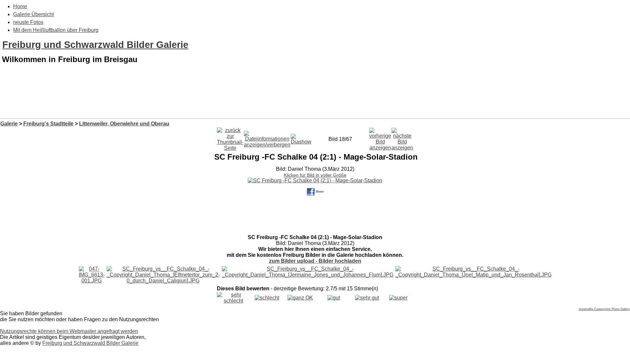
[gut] (333, 297)
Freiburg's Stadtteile (48, 123)
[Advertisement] (315, 101)
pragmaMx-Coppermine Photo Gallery (604, 309)
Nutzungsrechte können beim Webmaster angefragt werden (69, 331)
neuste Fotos (28, 22)
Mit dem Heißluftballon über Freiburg (55, 30)
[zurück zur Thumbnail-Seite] (230, 137)
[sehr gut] (367, 297)
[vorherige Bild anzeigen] (380, 137)
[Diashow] (301, 137)
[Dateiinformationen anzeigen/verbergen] (267, 137)
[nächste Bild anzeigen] (402, 137)
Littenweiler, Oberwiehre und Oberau (124, 123)
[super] (398, 297)
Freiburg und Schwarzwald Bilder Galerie (95, 44)
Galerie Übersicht (33, 14)
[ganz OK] (300, 297)
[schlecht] (267, 297)
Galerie (9, 123)
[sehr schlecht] (233, 300)
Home (20, 6)
